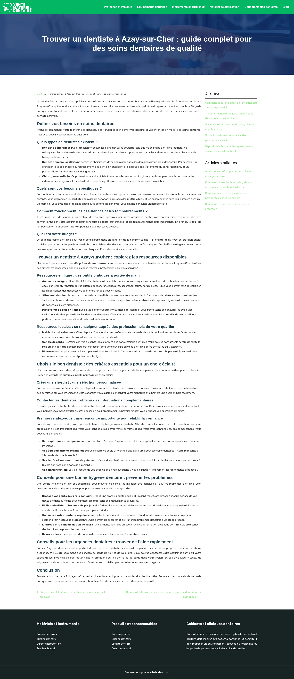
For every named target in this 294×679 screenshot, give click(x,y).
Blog (286, 6)
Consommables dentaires (261, 6)
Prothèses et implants (118, 6)
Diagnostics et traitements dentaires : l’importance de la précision (73, 594)
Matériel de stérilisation (224, 6)
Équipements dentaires (152, 6)
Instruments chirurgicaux (188, 6)
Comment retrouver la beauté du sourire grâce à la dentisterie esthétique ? (162, 594)
